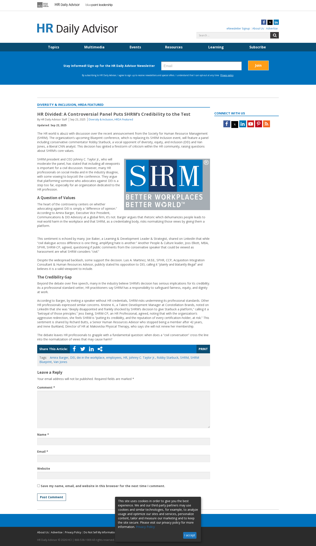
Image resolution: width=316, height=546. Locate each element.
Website (43, 468)
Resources (174, 47)
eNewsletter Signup (238, 28)
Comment (46, 387)
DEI (72, 357)
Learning (216, 47)
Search (274, 35)
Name (43, 434)
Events (135, 47)
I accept (189, 535)
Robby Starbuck (167, 357)
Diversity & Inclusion (101, 119)
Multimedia (94, 47)
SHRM (184, 357)
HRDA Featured (123, 119)
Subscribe (257, 47)
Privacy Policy (73, 532)
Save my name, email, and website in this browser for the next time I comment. (103, 486)
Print (203, 349)
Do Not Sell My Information (100, 532)
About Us (258, 28)
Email (42, 451)
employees (113, 357)
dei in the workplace (90, 357)
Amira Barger (59, 357)
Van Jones (60, 362)
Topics (53, 47)
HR (125, 357)
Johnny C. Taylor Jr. (142, 357)
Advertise (272, 28)
